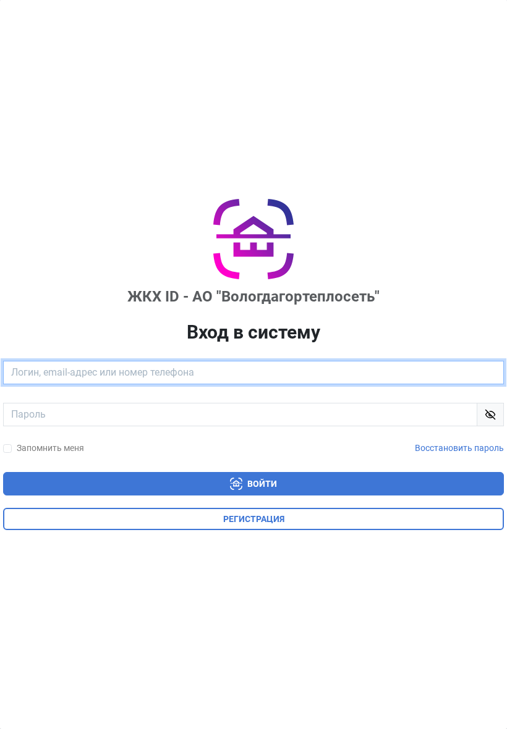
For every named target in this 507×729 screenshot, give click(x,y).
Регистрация (253, 519)
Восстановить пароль (459, 448)
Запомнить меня (50, 448)
